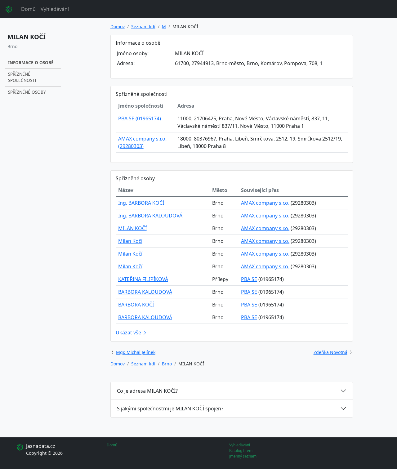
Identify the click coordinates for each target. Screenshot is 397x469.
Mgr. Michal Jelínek (135, 352)
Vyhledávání (55, 9)
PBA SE (249, 279)
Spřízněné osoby (27, 92)
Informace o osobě (31, 62)
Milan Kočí (130, 241)
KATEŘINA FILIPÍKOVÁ (143, 279)
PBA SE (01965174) (139, 118)
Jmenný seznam (242, 456)
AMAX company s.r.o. (265, 202)
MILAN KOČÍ (132, 228)
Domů (28, 9)
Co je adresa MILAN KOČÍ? (147, 390)
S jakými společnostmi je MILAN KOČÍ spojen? (170, 408)
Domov (117, 26)
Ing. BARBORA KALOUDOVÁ (150, 215)
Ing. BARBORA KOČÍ (141, 202)
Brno (167, 364)
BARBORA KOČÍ (136, 304)
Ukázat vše (129, 332)
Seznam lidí (143, 26)
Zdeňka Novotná (330, 352)
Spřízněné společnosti (22, 77)
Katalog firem (240, 450)
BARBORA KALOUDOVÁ (145, 291)
